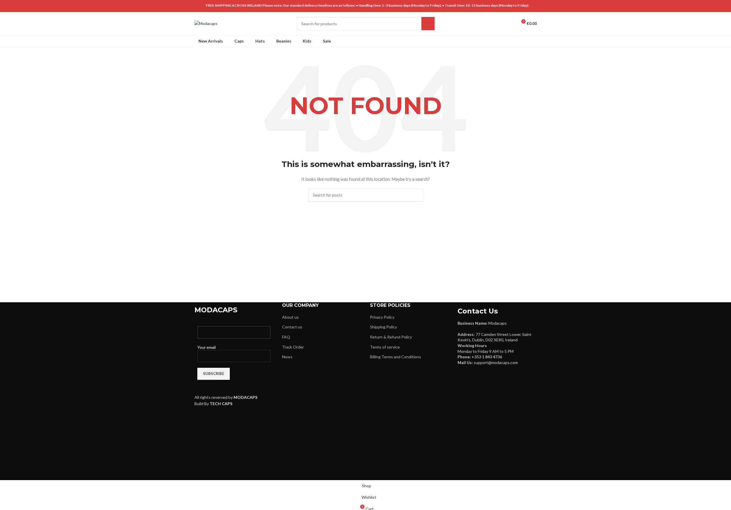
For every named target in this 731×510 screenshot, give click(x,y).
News (287, 356)
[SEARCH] (428, 23)
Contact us (292, 326)
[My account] (490, 23)
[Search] (500, 23)
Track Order (293, 347)
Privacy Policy (382, 317)
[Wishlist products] (510, 23)
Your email (206, 347)
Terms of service (385, 347)
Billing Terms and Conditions (395, 356)
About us (290, 317)
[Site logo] (205, 23)
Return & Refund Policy (391, 336)
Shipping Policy (383, 326)
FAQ (286, 336)
